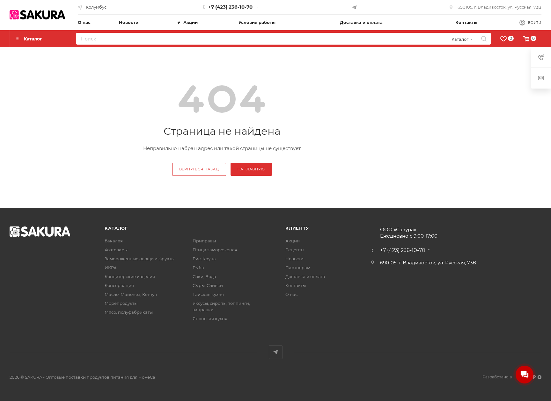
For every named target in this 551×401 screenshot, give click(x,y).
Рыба (198, 267)
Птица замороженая (215, 249)
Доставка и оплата (305, 276)
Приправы (204, 240)
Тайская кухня (208, 294)
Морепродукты (121, 303)
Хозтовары (116, 249)
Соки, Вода (204, 276)
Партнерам (297, 267)
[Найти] (484, 39)
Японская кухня (210, 318)
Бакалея (114, 240)
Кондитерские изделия (130, 276)
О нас (291, 294)
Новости (294, 258)
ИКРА (111, 267)
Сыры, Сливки (208, 285)
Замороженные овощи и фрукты (139, 258)
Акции (292, 240)
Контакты (295, 285)
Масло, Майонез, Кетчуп (131, 294)
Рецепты (294, 249)
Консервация (119, 285)
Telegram (276, 352)
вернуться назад (199, 169)
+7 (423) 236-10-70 (230, 7)
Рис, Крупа (204, 258)
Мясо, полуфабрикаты (129, 312)
